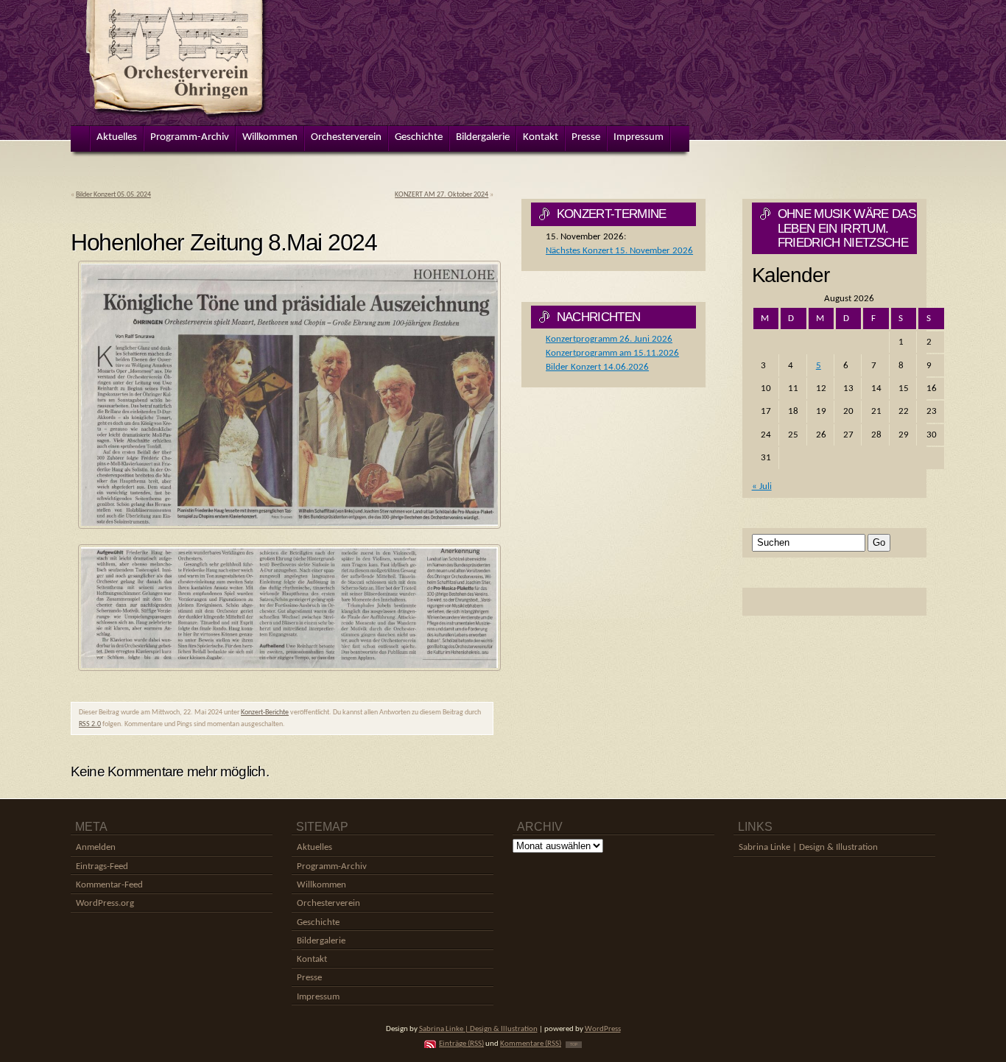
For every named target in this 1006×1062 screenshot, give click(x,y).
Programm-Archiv (332, 866)
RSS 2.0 (90, 724)
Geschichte (318, 922)
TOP (573, 1044)
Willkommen (321, 885)
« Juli (762, 486)
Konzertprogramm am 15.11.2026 (612, 353)
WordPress (603, 1029)
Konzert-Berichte (265, 712)
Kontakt (312, 959)
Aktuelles (314, 847)
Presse (309, 977)
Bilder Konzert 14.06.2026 (597, 367)
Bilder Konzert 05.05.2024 (113, 195)
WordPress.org (105, 903)
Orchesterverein (328, 903)
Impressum (318, 997)
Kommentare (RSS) (530, 1044)
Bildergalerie (321, 941)
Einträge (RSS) (461, 1044)
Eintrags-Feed (102, 866)
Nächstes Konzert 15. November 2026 (619, 251)
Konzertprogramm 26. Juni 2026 (609, 339)
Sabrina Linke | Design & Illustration (808, 847)
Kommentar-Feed (109, 885)
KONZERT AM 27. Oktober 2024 (441, 195)
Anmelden (96, 847)
